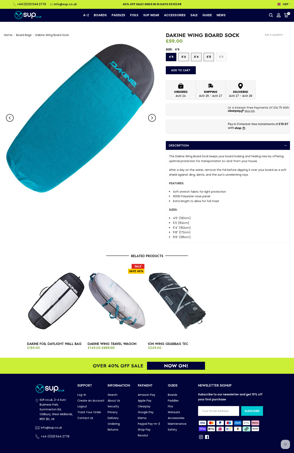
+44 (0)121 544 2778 (31, 4)
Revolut (143, 435)
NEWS (221, 15)
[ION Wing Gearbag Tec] (177, 301)
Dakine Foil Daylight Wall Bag (54, 344)
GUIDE (207, 15)
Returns (113, 430)
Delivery (113, 418)
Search (112, 395)
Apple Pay (144, 401)
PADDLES (118, 15)
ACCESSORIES (175, 15)
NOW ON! (176, 365)
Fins (170, 406)
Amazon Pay (146, 395)
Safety (172, 430)
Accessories (176, 418)
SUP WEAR (151, 15)
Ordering (114, 424)
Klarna (142, 418)
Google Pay (146, 412)
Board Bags (24, 35)
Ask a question (274, 34)
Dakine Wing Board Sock (52, 35)
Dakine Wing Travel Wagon (112, 344)
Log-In (81, 395)
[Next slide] (152, 118)
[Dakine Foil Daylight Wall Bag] (56, 301)
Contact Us (85, 418)
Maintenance (177, 424)
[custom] (201, 437)
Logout (82, 406)
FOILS (134, 15)
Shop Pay (144, 430)
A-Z (86, 15)
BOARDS (100, 15)
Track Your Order (89, 412)
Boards (172, 395)
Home (8, 35)
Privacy (113, 412)
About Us (114, 401)
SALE (194, 15)
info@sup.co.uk (65, 4)
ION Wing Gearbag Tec (168, 344)
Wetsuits (174, 412)
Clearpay (144, 406)
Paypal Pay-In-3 (149, 424)
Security (113, 406)
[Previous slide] (10, 118)
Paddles (173, 401)
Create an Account (90, 401)
